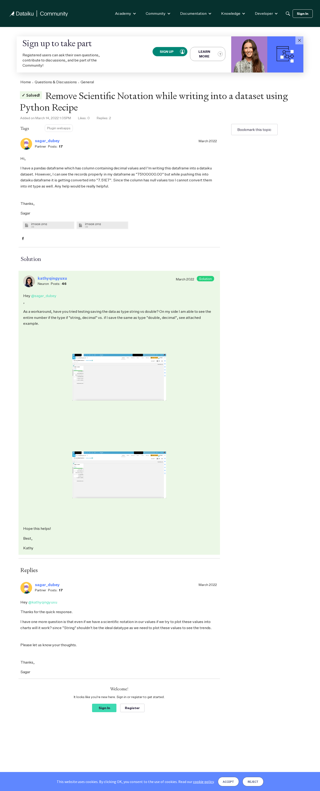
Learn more (204, 54)
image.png (39, 223)
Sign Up (166, 51)
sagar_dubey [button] (47, 140)
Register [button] (132, 708)
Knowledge (230, 13)
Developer (264, 13)
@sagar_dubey (43, 295)
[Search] (288, 13)
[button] (299, 40)
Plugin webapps (59, 128)
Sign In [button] (104, 708)
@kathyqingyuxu (42, 602)
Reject (253, 782)
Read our (196, 781)
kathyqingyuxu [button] (52, 278)
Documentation (193, 13)
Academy (123, 13)
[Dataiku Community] (38, 13)
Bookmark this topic (254, 129)
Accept (228, 782)
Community (156, 13)
